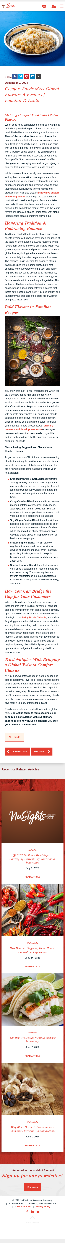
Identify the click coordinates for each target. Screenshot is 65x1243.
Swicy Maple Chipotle (34, 617)
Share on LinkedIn (32, 76)
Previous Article (20, 751)
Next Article (39, 751)
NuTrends (14, 737)
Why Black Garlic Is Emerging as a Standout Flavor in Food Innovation (33, 1128)
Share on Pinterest (26, 76)
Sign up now (32, 1186)
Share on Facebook (15, 76)
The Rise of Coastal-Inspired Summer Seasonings (32, 1039)
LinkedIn (32, 1212)
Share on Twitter (20, 76)
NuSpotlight (32, 943)
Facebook (27, 1212)
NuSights (32, 850)
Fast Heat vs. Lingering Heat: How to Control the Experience (32, 950)
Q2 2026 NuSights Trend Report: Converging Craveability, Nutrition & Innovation (32, 858)
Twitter (38, 1212)
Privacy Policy (43, 1206)
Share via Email (38, 76)
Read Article (32, 877)
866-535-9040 (24, 1206)
